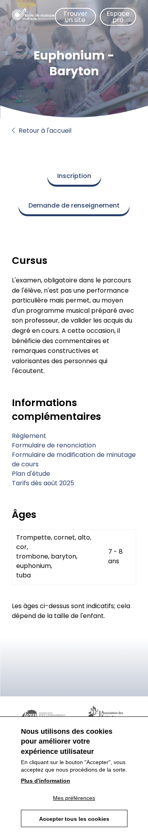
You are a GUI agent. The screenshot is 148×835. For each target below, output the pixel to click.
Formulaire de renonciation (54, 445)
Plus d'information (45, 780)
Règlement (29, 435)
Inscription (74, 175)
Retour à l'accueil (44, 130)
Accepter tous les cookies (74, 819)
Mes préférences (74, 798)
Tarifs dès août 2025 (43, 483)
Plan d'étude (31, 473)
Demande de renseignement (74, 205)
